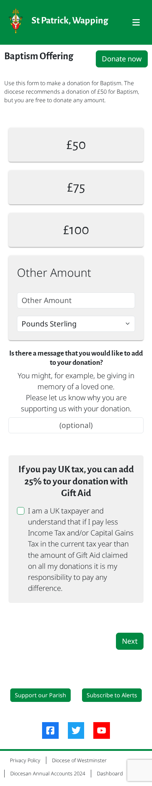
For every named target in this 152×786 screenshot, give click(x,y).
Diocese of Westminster (79, 760)
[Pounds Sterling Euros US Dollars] (76, 324)
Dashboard (110, 773)
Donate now (122, 59)
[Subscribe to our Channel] (101, 730)
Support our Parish (40, 695)
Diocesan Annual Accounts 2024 (47, 773)
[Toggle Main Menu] (136, 22)
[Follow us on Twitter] (76, 730)
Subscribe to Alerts (112, 695)
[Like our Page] (50, 730)
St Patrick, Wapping (69, 21)
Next (130, 641)
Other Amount (54, 272)
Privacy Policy (25, 760)
